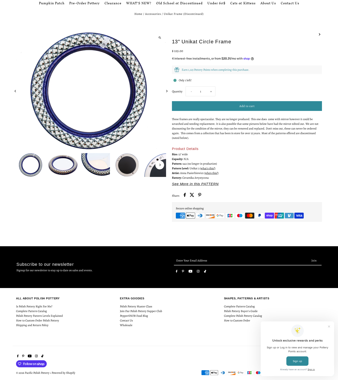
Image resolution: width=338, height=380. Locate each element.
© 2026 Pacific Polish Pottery (33, 373)
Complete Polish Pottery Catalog (243, 316)
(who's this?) (211, 173)
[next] (319, 34)
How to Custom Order (237, 320)
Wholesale (126, 325)
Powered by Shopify (63, 373)
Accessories (153, 14)
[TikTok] (205, 272)
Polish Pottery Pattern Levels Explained (39, 316)
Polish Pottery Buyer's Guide (241, 311)
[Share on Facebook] (185, 195)
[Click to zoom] (159, 37)
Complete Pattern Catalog (31, 311)
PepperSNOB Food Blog (134, 316)
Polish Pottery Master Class (136, 306)
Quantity (177, 91)
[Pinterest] (183, 272)
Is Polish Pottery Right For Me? (34, 306)
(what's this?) (207, 168)
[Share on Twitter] (192, 195)
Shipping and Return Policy (32, 325)
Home (138, 14)
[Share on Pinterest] (199, 195)
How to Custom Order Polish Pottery (37, 320)
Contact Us (126, 320)
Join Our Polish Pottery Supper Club (141, 311)
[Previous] (15, 91)
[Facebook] (176, 272)
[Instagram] (198, 272)
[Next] (166, 91)
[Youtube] (190, 272)
